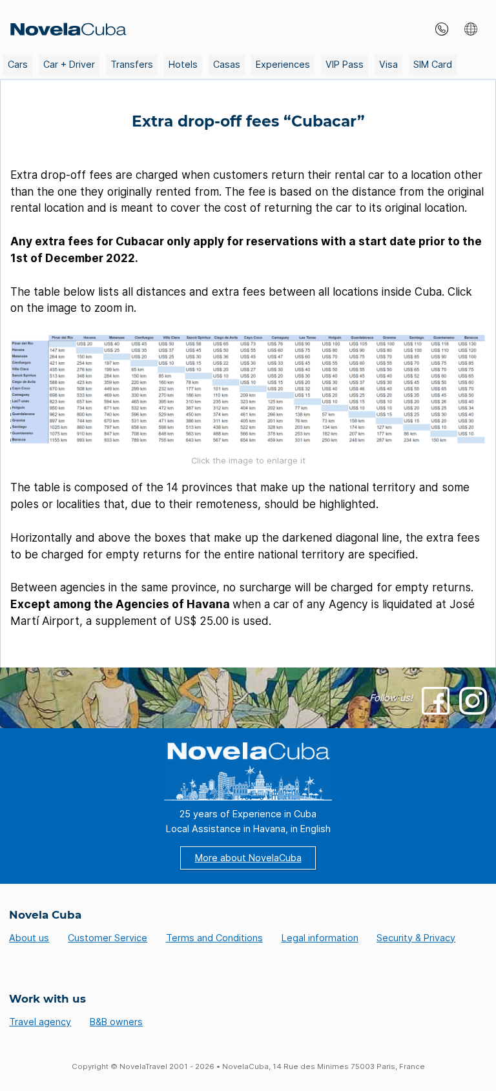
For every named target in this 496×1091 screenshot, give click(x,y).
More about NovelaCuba (248, 857)
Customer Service (107, 937)
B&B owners (116, 1021)
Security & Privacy (416, 937)
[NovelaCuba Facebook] (436, 701)
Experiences (283, 64)
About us (29, 937)
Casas (226, 64)
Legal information (320, 937)
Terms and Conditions (214, 937)
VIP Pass (345, 64)
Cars (18, 64)
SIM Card (432, 64)
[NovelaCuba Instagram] (473, 701)
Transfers (131, 64)
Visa (388, 64)
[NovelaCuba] (65, 29)
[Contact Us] (438, 29)
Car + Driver (69, 64)
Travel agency (40, 1021)
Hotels (183, 64)
